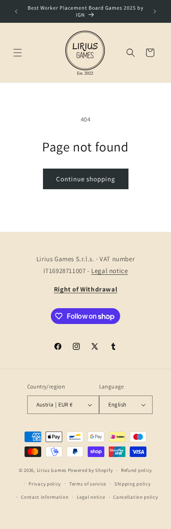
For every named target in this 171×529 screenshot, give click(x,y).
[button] (17, 52)
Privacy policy (44, 484)
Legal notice (109, 270)
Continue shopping (85, 179)
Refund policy (136, 470)
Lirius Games (52, 470)
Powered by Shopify (90, 470)
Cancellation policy (135, 497)
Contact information (44, 497)
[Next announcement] (154, 11)
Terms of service (87, 484)
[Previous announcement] (16, 11)
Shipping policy (132, 484)
